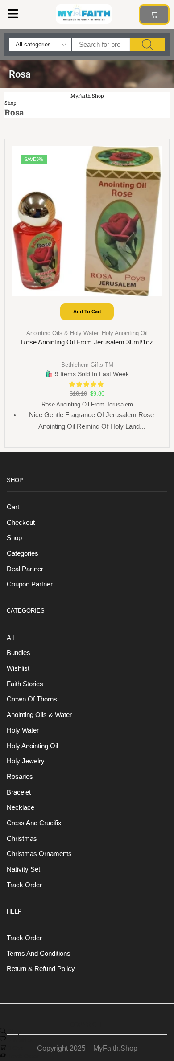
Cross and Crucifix (34, 823)
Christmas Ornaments (39, 853)
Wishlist (18, 668)
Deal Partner (25, 569)
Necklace (20, 807)
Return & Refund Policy (41, 968)
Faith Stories (25, 684)
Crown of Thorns (32, 699)
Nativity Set (23, 869)
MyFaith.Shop (87, 95)
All (10, 637)
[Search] (147, 44)
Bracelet (19, 792)
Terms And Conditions (38, 953)
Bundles (18, 652)
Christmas (22, 838)
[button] (12, 13)
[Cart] (154, 14)
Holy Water (23, 730)
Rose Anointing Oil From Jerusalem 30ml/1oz (87, 342)
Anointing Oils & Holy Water (62, 333)
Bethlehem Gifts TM (87, 364)
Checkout (21, 522)
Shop (10, 102)
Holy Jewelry (26, 761)
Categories (22, 553)
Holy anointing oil (125, 333)
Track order (24, 885)
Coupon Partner (30, 584)
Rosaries (20, 776)
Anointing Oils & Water (39, 714)
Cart (13, 507)
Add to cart (87, 311)
